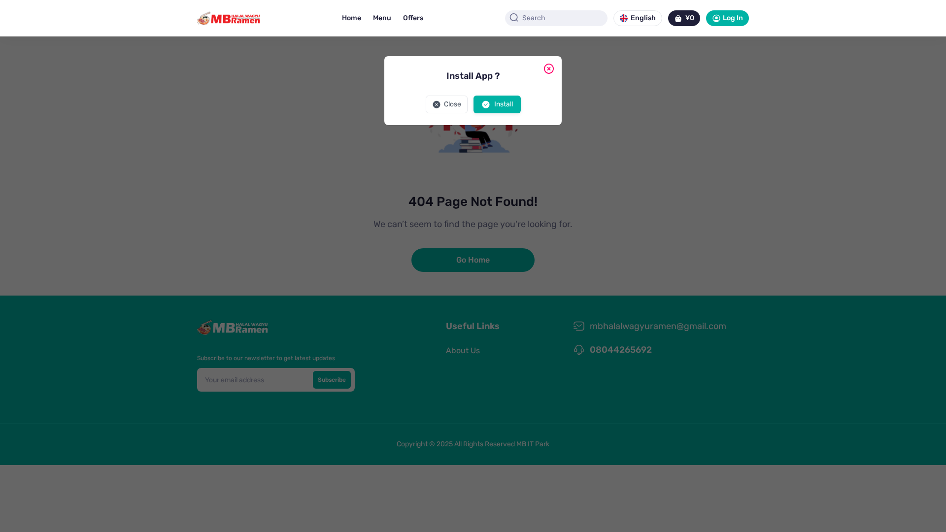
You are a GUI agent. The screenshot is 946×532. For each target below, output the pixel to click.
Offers (413, 18)
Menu (382, 18)
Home (351, 18)
